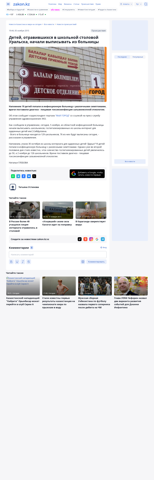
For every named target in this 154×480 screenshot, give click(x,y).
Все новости (49, 24)
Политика (52, 4)
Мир (60, 4)
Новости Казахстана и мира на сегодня (25, 24)
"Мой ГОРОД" (62, 115)
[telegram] (18, 176)
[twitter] (34, 176)
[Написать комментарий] (58, 254)
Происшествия (87, 4)
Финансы (68, 4)
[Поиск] (146, 4)
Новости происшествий (66, 24)
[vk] (29, 176)
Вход (105, 247)
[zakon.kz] (21, 4)
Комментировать (96, 261)
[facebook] (23, 176)
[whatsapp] (13, 176)
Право (98, 4)
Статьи (76, 4)
